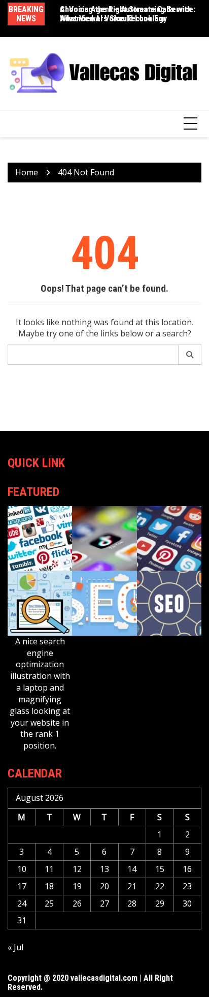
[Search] (190, 355)
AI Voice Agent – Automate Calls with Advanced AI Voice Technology (125, 14)
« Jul (15, 947)
